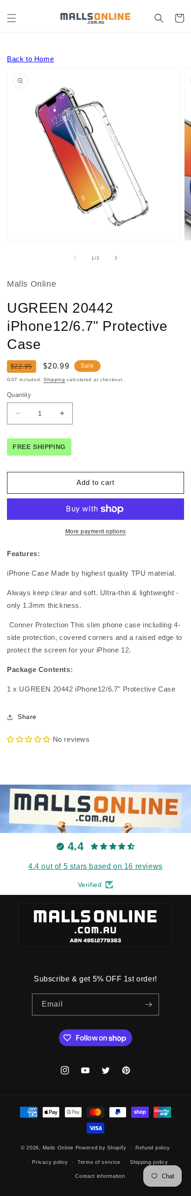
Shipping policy (149, 1162)
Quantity (19, 394)
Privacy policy (50, 1162)
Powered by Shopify (101, 1147)
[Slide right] (116, 258)
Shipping (54, 379)
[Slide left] (75, 258)
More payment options (95, 531)
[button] (11, 18)
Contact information (100, 1176)
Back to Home (30, 59)
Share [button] (27, 716)
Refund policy (152, 1147)
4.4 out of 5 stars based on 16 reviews (95, 866)
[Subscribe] (148, 1004)
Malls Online (58, 1147)
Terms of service (99, 1162)
